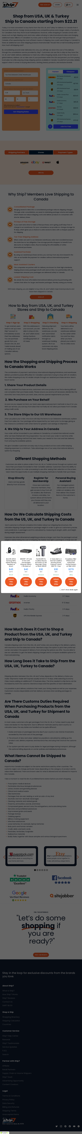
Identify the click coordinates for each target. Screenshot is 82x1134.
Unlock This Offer (11, 581)
